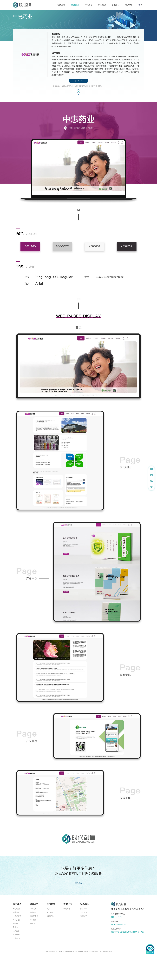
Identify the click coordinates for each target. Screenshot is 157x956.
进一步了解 (78, 81)
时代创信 (88, 5)
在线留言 (83, 916)
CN (142, 5)
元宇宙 (15, 927)
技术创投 (16, 935)
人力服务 (16, 931)
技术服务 (61, 5)
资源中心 (116, 5)
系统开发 (16, 912)
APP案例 (33, 920)
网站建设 (16, 909)
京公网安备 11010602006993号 (101, 951)
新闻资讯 (102, 5)
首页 (48, 909)
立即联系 (78, 883)
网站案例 (33, 909)
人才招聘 (83, 912)
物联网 (15, 923)
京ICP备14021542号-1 (82, 951)
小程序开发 (17, 916)
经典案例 (75, 5)
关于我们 (50, 912)
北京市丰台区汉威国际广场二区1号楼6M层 (127, 932)
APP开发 (16, 920)
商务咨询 (83, 909)
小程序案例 (34, 916)
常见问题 (66, 909)
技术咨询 (16, 938)
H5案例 (32, 923)
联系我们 (129, 5)
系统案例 (33, 912)
